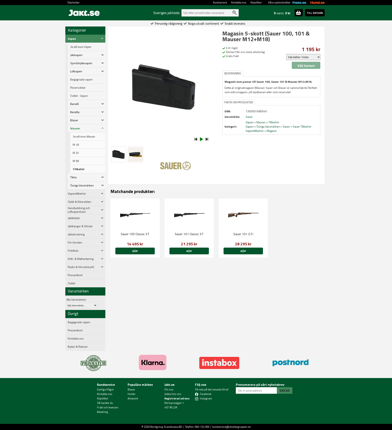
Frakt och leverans (107, 407)
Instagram (206, 398)
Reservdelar (78, 87)
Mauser (261, 122)
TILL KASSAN (315, 13)
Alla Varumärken (76, 299)
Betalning (102, 412)
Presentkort (75, 275)
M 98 (76, 161)
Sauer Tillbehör (302, 126)
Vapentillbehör (255, 131)
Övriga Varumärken (268, 126)
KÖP (135, 251)
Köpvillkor (256, 2)
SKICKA (285, 390)
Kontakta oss (238, 2)
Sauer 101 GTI (243, 234)
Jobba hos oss (172, 394)
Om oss (169, 389)
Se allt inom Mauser (84, 136)
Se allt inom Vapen (80, 47)
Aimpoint (133, 398)
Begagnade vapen (81, 79)
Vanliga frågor (105, 389)
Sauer (286, 126)
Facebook (205, 394)
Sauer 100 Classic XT (135, 234)
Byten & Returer (78, 346)
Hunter (132, 394)
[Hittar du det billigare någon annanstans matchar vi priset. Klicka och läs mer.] (93, 361)
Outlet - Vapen (79, 96)
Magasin (272, 131)
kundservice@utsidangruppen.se (231, 427)
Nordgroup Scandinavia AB (166, 427)
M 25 (76, 153)
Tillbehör (79, 169)
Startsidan (73, 2)
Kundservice (220, 2)
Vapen (250, 122)
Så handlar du (105, 403)
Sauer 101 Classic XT (189, 234)
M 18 (76, 145)
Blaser (131, 389)
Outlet (71, 283)
